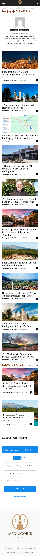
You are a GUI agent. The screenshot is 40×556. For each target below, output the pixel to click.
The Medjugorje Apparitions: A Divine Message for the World (18, 355)
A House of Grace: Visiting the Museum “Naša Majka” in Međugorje (18, 169)
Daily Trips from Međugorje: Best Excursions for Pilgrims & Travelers (19, 232)
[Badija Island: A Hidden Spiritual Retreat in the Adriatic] (20, 251)
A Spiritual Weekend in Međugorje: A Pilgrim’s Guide (17, 325)
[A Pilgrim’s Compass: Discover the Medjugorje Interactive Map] (20, 124)
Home (4, 8)
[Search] (37, 3)
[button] (3, 3)
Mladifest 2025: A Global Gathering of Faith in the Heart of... (18, 74)
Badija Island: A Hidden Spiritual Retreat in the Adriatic (19, 264)
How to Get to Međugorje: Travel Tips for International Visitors (19, 294)
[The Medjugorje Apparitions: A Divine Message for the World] (20, 342)
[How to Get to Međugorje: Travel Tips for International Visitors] (20, 281)
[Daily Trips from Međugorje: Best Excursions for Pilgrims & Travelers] (20, 218)
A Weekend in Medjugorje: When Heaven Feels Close (19, 106)
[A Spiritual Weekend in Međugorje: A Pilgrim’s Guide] (20, 312)
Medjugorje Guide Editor (10, 80)
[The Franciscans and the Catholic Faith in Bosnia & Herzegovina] (20, 187)
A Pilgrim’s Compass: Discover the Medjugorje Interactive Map (20, 137)
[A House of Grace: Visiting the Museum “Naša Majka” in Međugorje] (20, 154)
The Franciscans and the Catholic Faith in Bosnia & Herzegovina (20, 200)
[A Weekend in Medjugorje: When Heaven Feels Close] (20, 93)
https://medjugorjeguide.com (20, 33)
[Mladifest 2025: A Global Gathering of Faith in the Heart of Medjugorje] (20, 60)
